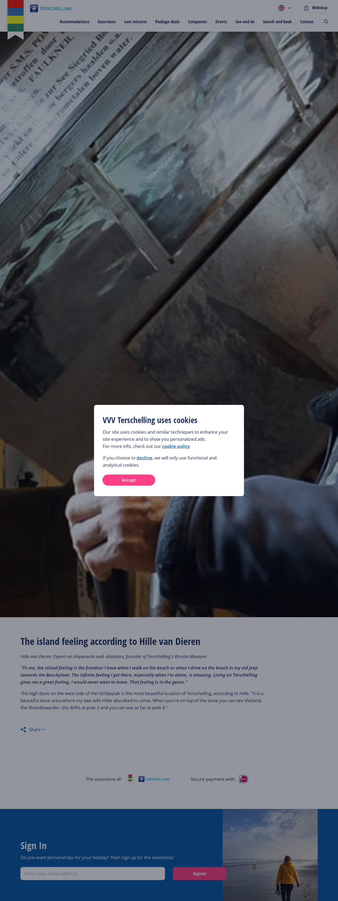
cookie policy (176, 446)
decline (144, 458)
